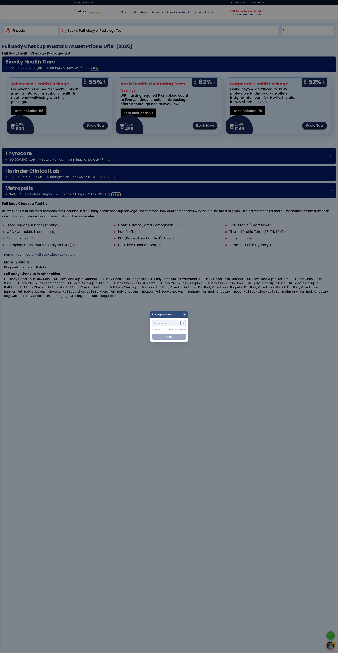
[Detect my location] (183, 323)
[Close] (184, 314)
